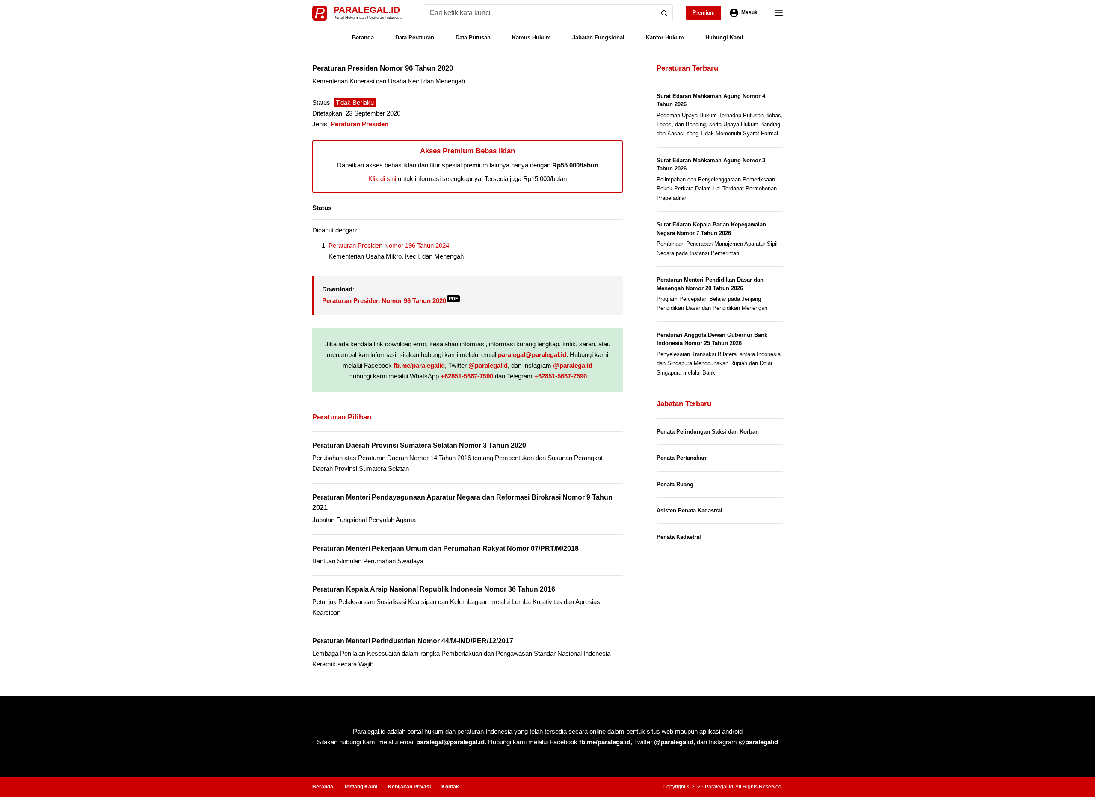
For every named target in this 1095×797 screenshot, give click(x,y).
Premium (704, 12)
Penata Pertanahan (681, 458)
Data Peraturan (414, 37)
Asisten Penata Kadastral (689, 510)
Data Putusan (473, 37)
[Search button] (664, 13)
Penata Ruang (675, 484)
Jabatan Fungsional (598, 37)
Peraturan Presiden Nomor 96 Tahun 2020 (390, 300)
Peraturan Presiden (359, 124)
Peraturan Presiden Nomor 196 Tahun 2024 (388, 245)
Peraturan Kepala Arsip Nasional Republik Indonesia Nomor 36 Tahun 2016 (433, 589)
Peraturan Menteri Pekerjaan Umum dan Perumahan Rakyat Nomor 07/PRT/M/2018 (445, 548)
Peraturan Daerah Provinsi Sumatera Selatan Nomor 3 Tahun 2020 (419, 445)
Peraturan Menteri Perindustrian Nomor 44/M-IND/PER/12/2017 (412, 641)
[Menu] (779, 13)
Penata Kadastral (679, 537)
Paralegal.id (367, 10)
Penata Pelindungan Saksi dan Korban (708, 431)
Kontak (450, 787)
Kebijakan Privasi (409, 787)
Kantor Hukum (665, 37)
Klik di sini (382, 178)
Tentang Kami (360, 787)
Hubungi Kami (724, 37)
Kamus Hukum (531, 37)
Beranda (363, 37)
